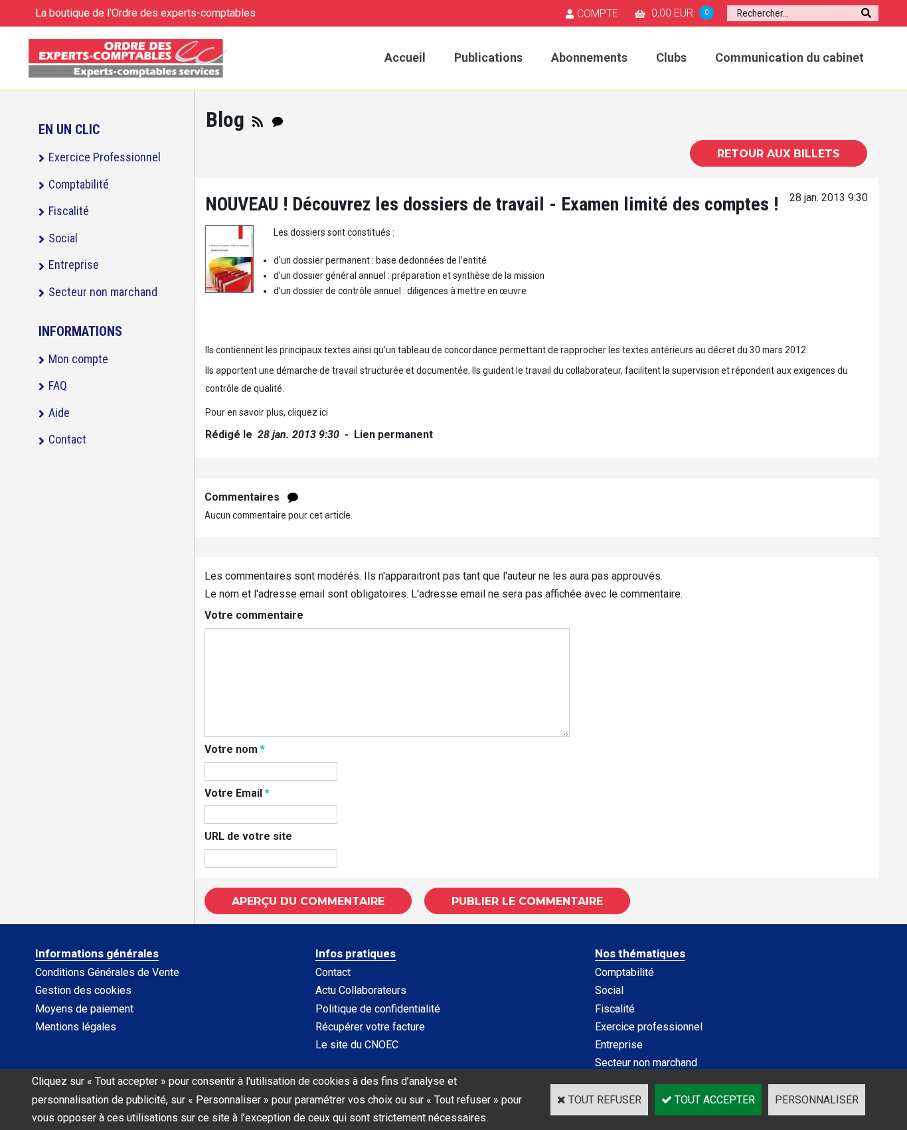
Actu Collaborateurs (360, 990)
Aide (59, 413)
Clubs (671, 57)
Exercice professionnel (648, 1026)
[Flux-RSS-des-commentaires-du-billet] (292, 497)
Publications (488, 57)
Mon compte (78, 359)
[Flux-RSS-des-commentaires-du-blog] (277, 119)
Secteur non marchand (102, 292)
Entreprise (73, 265)
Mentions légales (75, 1026)
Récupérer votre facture (370, 1026)
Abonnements (589, 57)
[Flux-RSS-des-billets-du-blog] (257, 119)
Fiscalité (68, 211)
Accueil (405, 57)
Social (63, 238)
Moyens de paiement (84, 1009)
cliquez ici (308, 412)
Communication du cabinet (789, 57)
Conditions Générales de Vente (107, 972)
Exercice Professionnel (104, 157)
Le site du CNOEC (356, 1044)
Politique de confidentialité (377, 1009)
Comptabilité (78, 184)
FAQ (57, 385)
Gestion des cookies (83, 990)
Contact (67, 439)
